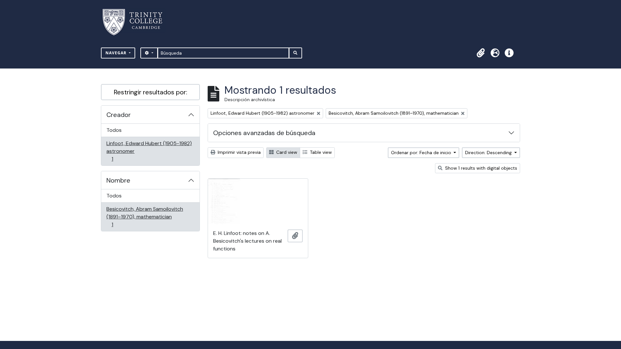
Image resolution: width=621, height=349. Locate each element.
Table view (320, 152)
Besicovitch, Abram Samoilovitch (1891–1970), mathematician (144, 216)
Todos (114, 130)
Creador (118, 115)
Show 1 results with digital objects (480, 168)
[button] (481, 53)
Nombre (118, 180)
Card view (286, 152)
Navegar (116, 53)
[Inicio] (136, 22)
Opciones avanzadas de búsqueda (264, 133)
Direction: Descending (489, 152)
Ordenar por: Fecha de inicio (421, 152)
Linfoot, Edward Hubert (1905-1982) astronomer (149, 151)
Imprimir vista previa (238, 152)
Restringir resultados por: (150, 92)
